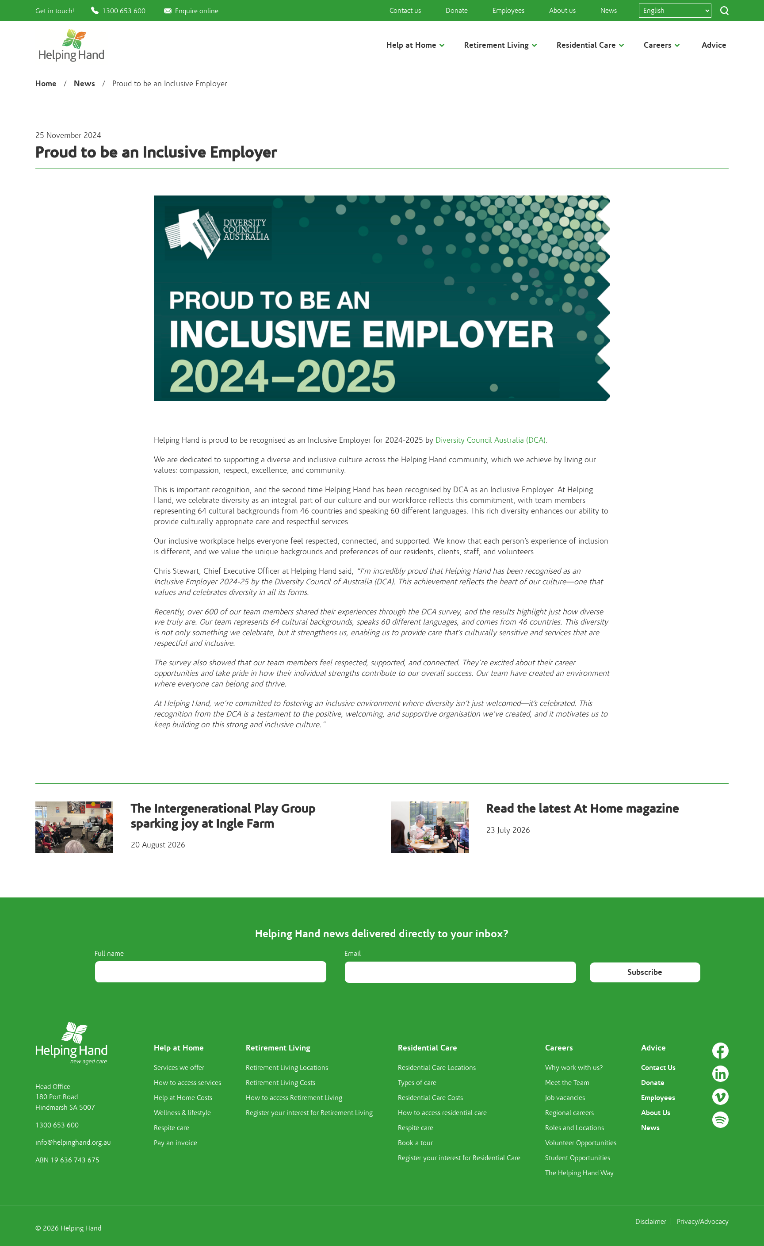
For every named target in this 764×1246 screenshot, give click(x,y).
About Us (655, 1112)
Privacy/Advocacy (703, 1222)
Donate (457, 11)
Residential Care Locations (437, 1068)
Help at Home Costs (183, 1098)
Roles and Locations (574, 1128)
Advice (714, 45)
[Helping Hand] (71, 45)
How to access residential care (442, 1113)
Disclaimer (650, 1222)
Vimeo (720, 1097)
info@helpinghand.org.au (73, 1142)
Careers (559, 1048)
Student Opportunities (577, 1158)
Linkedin (720, 1074)
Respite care (171, 1128)
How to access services (187, 1083)
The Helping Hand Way (579, 1173)
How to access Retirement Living (294, 1098)
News (608, 11)
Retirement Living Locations (287, 1068)
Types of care (417, 1083)
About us (562, 11)
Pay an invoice (175, 1143)
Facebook (720, 1051)
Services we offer (179, 1068)
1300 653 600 (123, 11)
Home (46, 83)
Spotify (720, 1120)
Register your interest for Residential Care (459, 1158)
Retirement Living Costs (280, 1083)
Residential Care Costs (430, 1098)
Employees (508, 11)
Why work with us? (574, 1068)
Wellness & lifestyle (182, 1113)
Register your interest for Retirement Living (309, 1113)
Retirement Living (278, 1048)
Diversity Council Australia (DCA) (490, 440)
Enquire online (196, 11)
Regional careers (569, 1113)
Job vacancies (565, 1098)
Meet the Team (567, 1083)
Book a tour (415, 1143)
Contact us (405, 11)
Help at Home (179, 1048)
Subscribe (644, 972)
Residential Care (427, 1048)
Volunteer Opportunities (580, 1143)
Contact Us (658, 1067)
